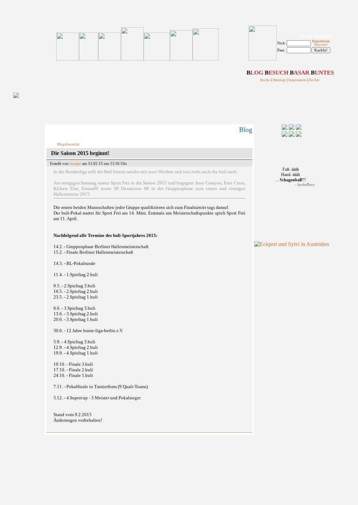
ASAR (299, 72)
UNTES (322, 72)
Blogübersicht (68, 144)
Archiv (314, 80)
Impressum (297, 80)
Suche (265, 80)
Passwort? (321, 45)
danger (75, 164)
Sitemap (279, 80)
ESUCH (276, 72)
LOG (254, 72)
